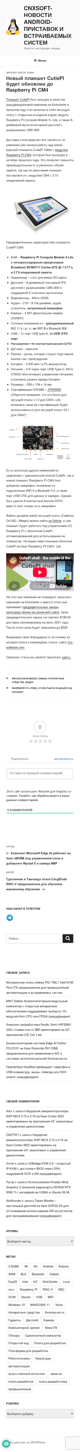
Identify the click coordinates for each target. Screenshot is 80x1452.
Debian (42, 678)
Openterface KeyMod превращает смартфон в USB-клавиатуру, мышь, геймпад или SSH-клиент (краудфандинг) (38, 1072)
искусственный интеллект (26, 1373)
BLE (23, 1274)
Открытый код (18, 1343)
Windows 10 (16, 1304)
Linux (66, 1281)
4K (26, 1266)
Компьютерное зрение (24, 1327)
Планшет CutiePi (18, 99)
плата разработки (20, 1381)
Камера (48, 1320)
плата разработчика (53, 1381)
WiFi (51, 1297)
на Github (54, 520)
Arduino (63, 1266)
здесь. (66, 657)
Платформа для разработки (28, 1350)
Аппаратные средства (24, 1312)
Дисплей (32, 1320)
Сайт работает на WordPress (25, 1442)
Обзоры (14, 1335)
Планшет (18, 691)
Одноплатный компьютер (43, 1335)
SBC (61, 1289)
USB (39, 1297)
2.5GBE (13, 1266)
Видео (29, 682)
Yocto (59, 1304)
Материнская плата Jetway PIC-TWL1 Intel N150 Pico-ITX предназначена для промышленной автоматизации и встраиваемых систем (39, 987)
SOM (12, 1297)
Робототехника (19, 1358)
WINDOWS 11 (40, 1304)
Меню (42, 60)
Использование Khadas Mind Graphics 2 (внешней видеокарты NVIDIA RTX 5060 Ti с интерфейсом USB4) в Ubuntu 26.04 (38, 1187)
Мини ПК (51, 1327)
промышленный (19, 1389)
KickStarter (50, 1281)
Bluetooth (38, 1274)
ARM (11, 1274)
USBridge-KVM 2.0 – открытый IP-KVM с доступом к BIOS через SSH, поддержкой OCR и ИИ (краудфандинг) (38, 1168)
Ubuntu (26, 1297)
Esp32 (12, 1281)
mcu (11, 1289)
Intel (25, 1281)
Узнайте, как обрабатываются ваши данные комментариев (37, 797)
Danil (30, 72)
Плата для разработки (50, 1343)
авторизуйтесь (63, 758)
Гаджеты (14, 1320)
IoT (35, 1281)
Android (48, 1266)
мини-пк (56, 1373)
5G (35, 1266)
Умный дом (43, 1358)
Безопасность (55, 1312)
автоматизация (19, 1366)
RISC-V (48, 1289)
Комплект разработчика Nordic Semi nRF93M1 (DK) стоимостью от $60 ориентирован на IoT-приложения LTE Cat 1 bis (38, 1029)
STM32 (33, 688)
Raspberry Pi (20, 688)
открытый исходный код (55, 688)
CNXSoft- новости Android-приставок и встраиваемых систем (48, 25)
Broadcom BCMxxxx (24, 678)
